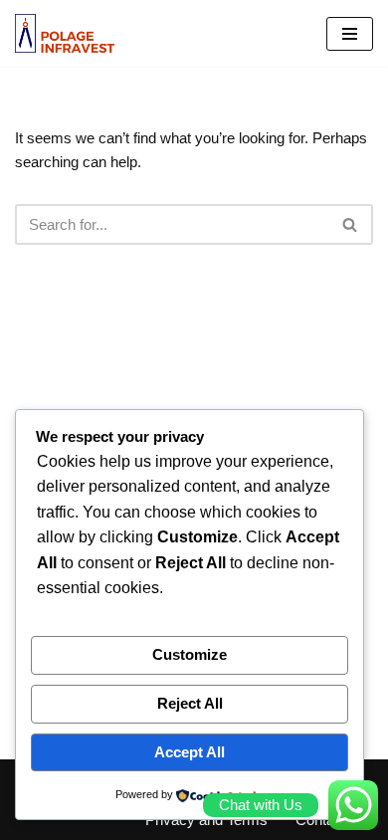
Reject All (190, 703)
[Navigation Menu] (349, 34)
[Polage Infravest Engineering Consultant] (64, 33)
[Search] (350, 224)
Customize (189, 654)
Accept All (189, 751)
